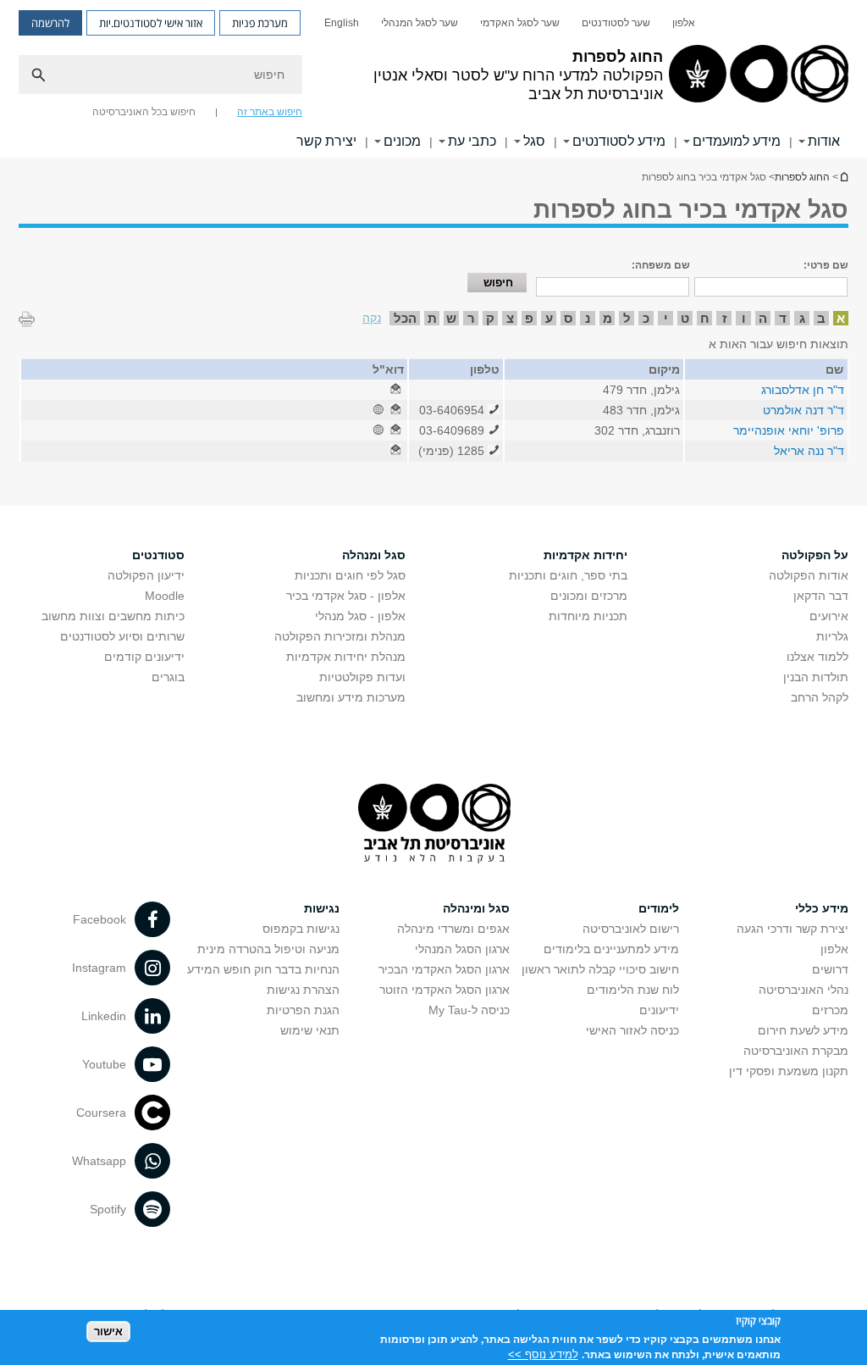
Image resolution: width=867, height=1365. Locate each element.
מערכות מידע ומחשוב (351, 697)
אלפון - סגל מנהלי (360, 616)
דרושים (830, 969)
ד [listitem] (783, 318)
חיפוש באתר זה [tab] (269, 112)
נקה (371, 318)
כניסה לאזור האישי (632, 1030)
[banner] (433, 79)
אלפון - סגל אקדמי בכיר (346, 595)
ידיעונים (659, 1010)
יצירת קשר (326, 141)
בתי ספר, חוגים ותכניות (568, 575)
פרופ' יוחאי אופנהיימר (788, 430)
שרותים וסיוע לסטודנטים (122, 636)
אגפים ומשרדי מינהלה (453, 928)
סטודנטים (158, 555)
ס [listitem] (568, 318)
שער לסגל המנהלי (419, 23)
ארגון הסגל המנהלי (462, 949)
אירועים (828, 616)
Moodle (165, 595)
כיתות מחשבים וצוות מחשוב (113, 616)
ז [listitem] (724, 318)
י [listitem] (666, 318)
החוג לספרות (843, 176)
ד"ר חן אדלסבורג (802, 390)
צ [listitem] (510, 318)
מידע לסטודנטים (618, 141)
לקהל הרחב (819, 697)
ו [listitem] (744, 318)
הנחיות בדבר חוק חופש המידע (263, 969)
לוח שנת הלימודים (633, 989)
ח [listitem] (705, 318)
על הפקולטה (814, 555)
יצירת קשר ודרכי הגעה (792, 928)
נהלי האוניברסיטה (803, 989)
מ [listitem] (607, 318)
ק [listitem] (490, 318)
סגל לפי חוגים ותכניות (350, 575)
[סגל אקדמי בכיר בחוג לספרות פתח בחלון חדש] (395, 390)
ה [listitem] (763, 318)
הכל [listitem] (405, 318)
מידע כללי (821, 908)
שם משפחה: (661, 265)
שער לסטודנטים (616, 23)
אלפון (683, 23)
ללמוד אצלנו (817, 656)
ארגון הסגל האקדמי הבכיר (444, 969)
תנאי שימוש (310, 1030)
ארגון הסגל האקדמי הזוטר (444, 989)
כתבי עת (472, 141)
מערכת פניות (260, 23)
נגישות (322, 908)
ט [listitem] (685, 318)
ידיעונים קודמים (144, 656)
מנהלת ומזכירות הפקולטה (340, 636)
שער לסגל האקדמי (520, 23)
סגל (534, 141)
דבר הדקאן (820, 595)
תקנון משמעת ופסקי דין (788, 1071)
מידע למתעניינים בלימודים (611, 949)
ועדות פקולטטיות (362, 677)
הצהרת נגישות (303, 989)
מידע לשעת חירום (803, 1030)
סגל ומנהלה (374, 555)
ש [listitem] (451, 318)
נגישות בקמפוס (301, 928)
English (341, 23)
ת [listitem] (432, 318)
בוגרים (168, 677)
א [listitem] (841, 318)
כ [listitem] (646, 318)
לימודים (658, 908)
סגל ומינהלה (476, 908)
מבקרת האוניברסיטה (795, 1050)
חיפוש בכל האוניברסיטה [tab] (144, 112)
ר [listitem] (471, 318)
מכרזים (830, 1010)
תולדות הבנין (815, 677)
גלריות (832, 636)
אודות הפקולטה (808, 575)
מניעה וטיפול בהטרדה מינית (268, 949)
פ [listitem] (529, 318)
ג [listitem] (802, 318)
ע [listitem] (549, 318)
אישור (108, 1331)
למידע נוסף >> (543, 1354)
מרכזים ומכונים (588, 595)
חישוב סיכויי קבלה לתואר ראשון (600, 969)
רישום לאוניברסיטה (631, 928)
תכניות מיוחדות (588, 616)
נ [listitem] (587, 318)
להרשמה (50, 23)
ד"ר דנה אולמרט (803, 410)
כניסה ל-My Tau (469, 1010)
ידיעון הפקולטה (146, 575)
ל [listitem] (627, 318)
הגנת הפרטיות (303, 1010)
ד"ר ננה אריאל (809, 451)
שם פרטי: (825, 265)
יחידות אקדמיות (585, 555)
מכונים (402, 141)
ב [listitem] (821, 318)
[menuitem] (683, 23)
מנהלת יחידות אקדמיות (346, 656)
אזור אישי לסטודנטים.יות (150, 23)
